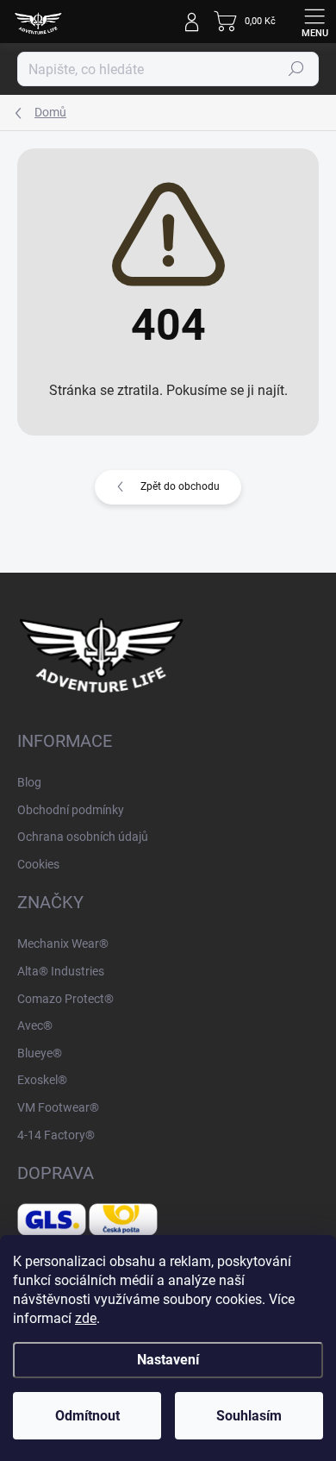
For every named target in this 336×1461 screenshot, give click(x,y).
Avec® (35, 1025)
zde (85, 1318)
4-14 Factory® (56, 1135)
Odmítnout (87, 1416)
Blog (29, 782)
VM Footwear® (58, 1107)
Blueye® (39, 1053)
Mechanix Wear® (63, 943)
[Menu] (314, 21)
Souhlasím (249, 1416)
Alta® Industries (60, 971)
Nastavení (168, 1359)
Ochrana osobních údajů (82, 836)
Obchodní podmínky (70, 810)
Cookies (38, 864)
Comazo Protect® (65, 999)
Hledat (296, 69)
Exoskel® (42, 1080)
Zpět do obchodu (180, 486)
